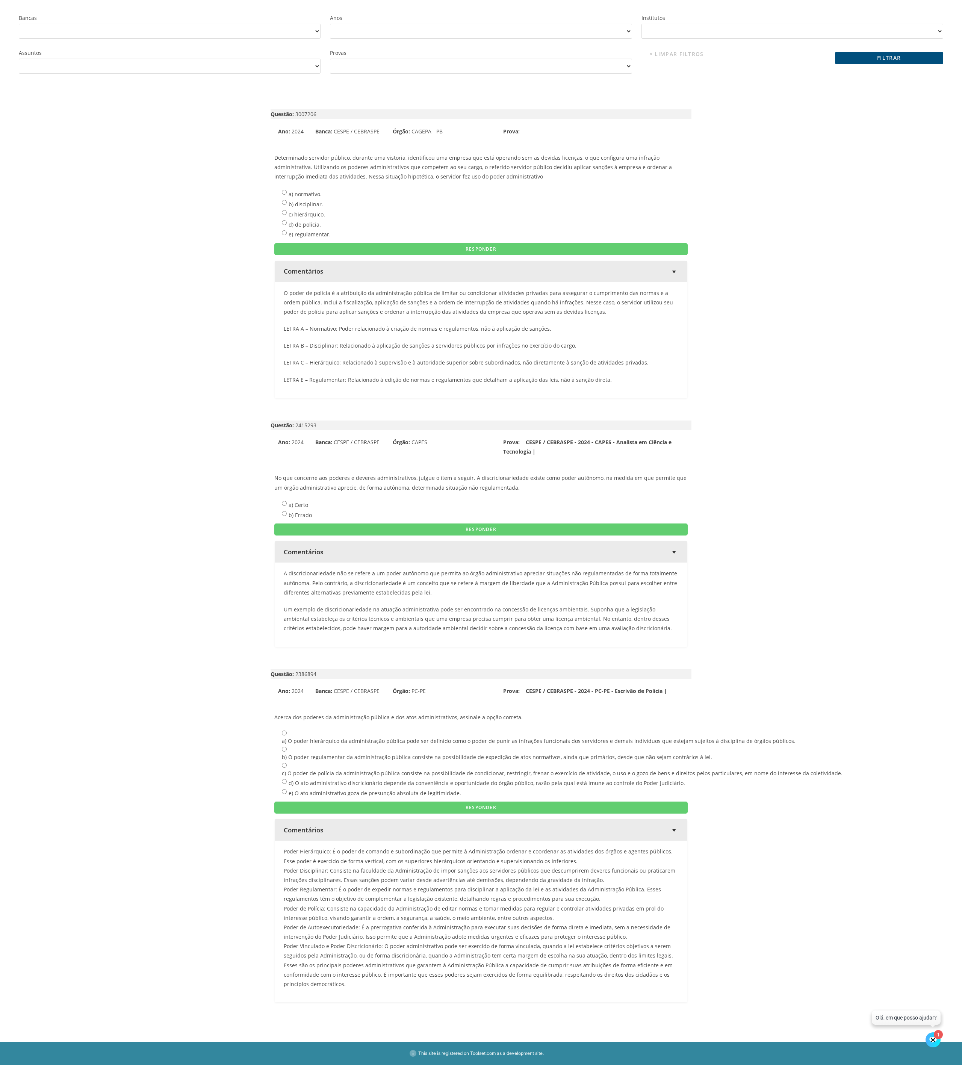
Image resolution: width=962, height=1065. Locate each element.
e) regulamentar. (310, 234)
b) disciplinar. (306, 204)
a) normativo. (305, 194)
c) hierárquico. (307, 214)
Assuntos (30, 52)
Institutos (653, 17)
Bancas (28, 17)
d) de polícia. (305, 224)
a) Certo (298, 504)
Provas (338, 52)
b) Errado (300, 515)
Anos (336, 17)
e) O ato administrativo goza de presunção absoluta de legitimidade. (375, 793)
